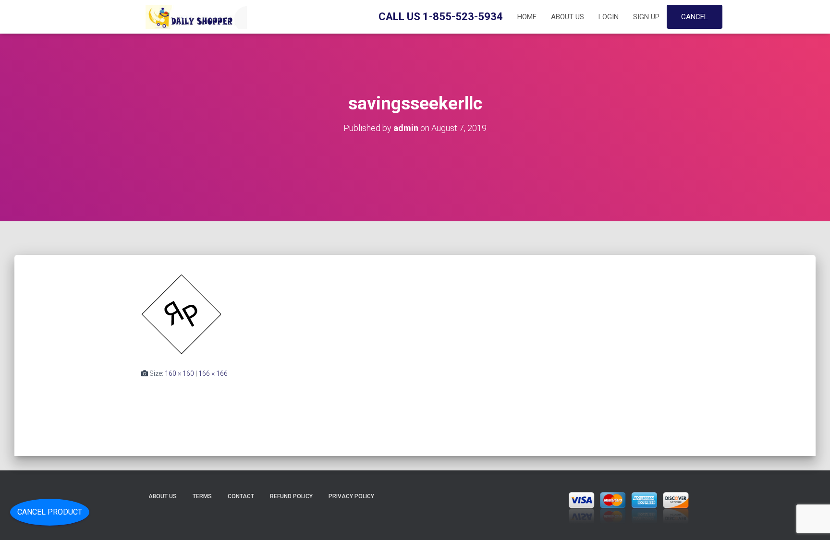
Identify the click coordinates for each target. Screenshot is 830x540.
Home (527, 16)
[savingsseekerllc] (181, 313)
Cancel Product (49, 511)
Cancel (694, 16)
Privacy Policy (351, 496)
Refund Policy (291, 496)
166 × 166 (213, 373)
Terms (202, 496)
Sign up (646, 16)
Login (608, 16)
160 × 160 (179, 373)
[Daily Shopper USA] (194, 17)
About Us (567, 16)
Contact (241, 496)
